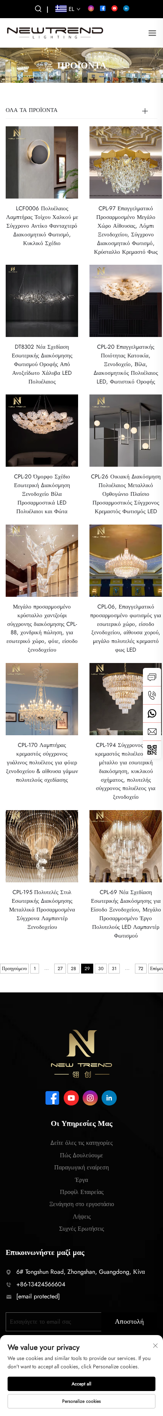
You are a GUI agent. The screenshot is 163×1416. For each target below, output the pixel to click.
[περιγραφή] (81, 1053)
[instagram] (91, 8)
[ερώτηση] (152, 677)
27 (60, 968)
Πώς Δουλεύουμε (81, 1155)
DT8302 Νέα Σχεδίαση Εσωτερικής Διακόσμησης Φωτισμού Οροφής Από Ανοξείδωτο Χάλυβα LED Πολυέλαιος (42, 364)
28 (73, 968)
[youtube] (114, 8)
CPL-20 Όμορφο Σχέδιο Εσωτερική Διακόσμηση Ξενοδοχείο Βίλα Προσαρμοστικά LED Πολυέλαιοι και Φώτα (42, 493)
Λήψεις (82, 1216)
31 (114, 968)
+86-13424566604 (40, 1284)
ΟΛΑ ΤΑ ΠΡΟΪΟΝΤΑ (32, 110)
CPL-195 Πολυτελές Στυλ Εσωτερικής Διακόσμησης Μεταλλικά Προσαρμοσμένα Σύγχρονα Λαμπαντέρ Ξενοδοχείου (42, 909)
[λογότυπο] (55, 32)
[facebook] (103, 8)
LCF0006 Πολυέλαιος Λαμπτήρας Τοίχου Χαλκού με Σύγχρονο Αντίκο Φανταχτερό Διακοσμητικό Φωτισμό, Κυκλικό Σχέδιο (42, 225)
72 (140, 968)
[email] (152, 731)
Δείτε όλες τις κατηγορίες (81, 1142)
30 (100, 968)
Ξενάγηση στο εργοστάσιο (81, 1204)
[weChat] (152, 750)
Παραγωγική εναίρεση (81, 1167)
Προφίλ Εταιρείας (81, 1192)
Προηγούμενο (14, 968)
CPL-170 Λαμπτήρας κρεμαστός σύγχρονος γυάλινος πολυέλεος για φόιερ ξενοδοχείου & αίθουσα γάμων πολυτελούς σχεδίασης (42, 762)
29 (87, 968)
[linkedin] (126, 8)
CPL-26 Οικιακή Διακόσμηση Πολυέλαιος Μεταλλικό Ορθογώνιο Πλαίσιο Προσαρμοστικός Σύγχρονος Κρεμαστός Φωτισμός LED (126, 493)
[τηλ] (152, 695)
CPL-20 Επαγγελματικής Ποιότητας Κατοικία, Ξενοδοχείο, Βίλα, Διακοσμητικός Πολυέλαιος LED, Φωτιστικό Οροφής (126, 364)
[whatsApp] (152, 713)
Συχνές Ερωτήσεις (81, 1228)
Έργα (81, 1179)
